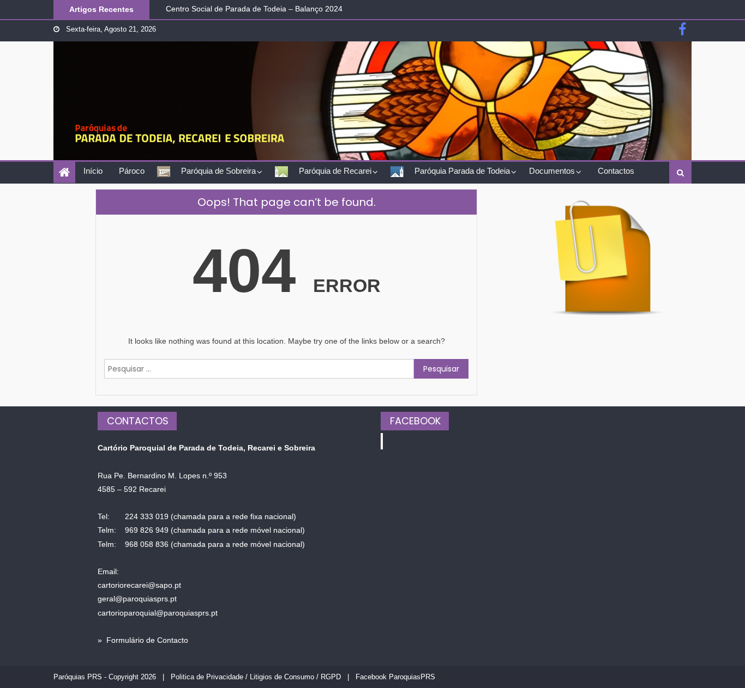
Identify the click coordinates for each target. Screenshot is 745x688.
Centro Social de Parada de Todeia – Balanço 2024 (254, 7)
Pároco (132, 170)
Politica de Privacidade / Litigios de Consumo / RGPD (256, 677)
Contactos (616, 170)
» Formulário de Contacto (143, 640)
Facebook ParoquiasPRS (395, 677)
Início (93, 170)
